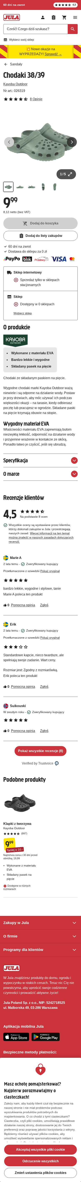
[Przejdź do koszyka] (64, 17)
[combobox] (40, 29)
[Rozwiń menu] (75, 17)
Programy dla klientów (23, 950)
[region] (40, 1120)
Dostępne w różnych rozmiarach (17, 887)
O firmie (10, 936)
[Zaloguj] (43, 17)
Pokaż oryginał (50, 571)
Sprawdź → (53, 54)
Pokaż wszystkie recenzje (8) (40, 751)
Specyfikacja (15, 460)
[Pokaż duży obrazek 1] (40, 142)
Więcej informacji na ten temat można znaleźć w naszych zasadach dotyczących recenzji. (41, 537)
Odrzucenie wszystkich (40, 1161)
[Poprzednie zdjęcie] (9, 142)
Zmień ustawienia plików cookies (40, 1173)
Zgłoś (44, 605)
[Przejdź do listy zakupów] (54, 17)
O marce (11, 473)
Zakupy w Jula (16, 923)
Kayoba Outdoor (15, 84)
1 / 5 (63, 174)
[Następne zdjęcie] (72, 142)
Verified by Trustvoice (37, 763)
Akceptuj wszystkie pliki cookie (40, 1149)
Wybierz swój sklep (21, 39)
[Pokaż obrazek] (8, 187)
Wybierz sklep (23, 313)
